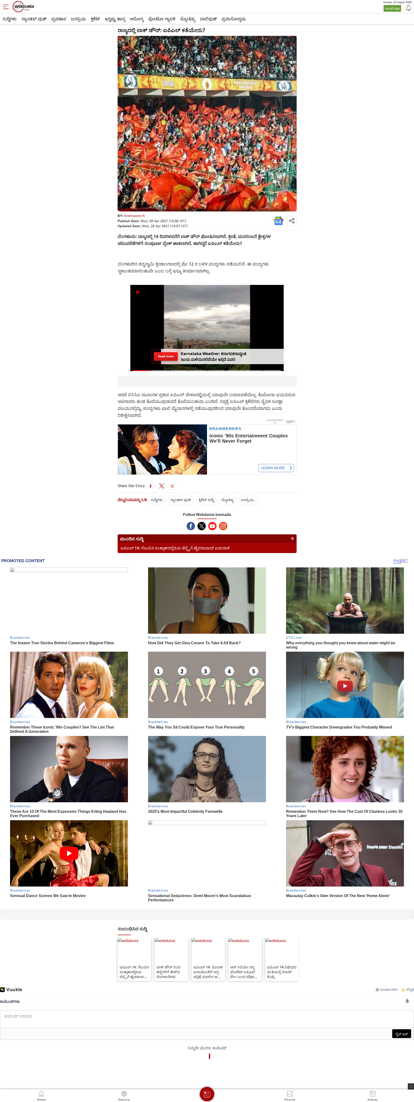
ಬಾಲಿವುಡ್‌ (208, 19)
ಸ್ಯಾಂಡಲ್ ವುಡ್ (34, 19)
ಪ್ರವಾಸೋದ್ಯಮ (234, 19)
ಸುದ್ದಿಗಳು (9, 19)
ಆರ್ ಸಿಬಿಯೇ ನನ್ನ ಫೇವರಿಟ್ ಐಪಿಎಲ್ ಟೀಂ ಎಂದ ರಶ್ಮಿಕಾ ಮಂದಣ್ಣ (242, 972)
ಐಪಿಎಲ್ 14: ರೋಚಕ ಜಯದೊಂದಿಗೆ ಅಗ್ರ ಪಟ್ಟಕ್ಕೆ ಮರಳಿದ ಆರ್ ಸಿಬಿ (208, 972)
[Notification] (408, 7)
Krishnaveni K (134, 215)
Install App (392, 8)
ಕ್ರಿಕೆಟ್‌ (95, 19)
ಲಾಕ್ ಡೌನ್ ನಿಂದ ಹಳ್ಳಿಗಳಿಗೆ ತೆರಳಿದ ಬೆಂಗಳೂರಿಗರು (168, 972)
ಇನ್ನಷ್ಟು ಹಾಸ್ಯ (115, 19)
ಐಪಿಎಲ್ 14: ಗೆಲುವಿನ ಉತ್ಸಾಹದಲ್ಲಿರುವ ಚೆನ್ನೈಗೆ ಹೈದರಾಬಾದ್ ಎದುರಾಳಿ (175, 548)
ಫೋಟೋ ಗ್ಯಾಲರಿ (161, 19)
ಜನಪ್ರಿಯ (78, 19)
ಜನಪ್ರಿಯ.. (248, 499)
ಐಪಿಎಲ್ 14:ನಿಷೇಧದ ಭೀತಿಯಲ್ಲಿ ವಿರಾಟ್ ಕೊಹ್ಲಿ (281, 972)
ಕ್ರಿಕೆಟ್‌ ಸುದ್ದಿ (206, 499)
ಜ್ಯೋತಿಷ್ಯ (187, 19)
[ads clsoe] (411, 1086)
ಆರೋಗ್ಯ (137, 19)
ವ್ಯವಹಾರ (58, 19)
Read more (166, 356)
